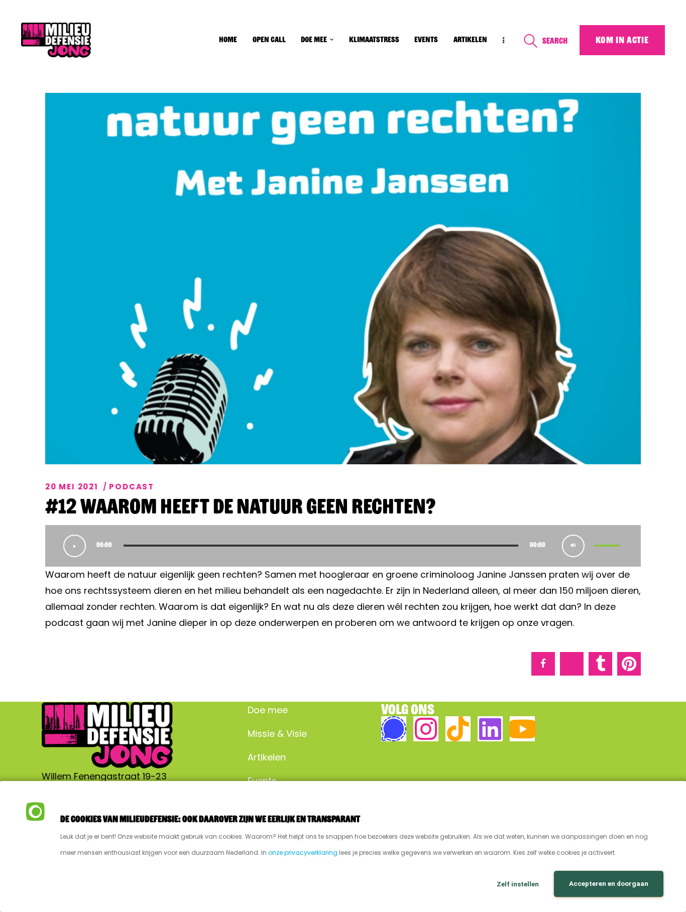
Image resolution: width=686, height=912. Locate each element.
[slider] (609, 546)
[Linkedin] (490, 728)
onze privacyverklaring (302, 852)
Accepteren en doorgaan (608, 883)
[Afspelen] (74, 546)
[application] (343, 546)
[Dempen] (573, 546)
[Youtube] (522, 728)
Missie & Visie (277, 733)
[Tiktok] (458, 728)
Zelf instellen (518, 884)
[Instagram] (425, 728)
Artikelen (267, 757)
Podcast (131, 486)
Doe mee (268, 710)
